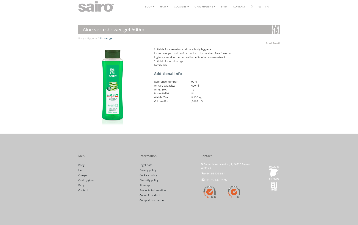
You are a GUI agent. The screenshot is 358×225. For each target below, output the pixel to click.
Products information (152, 190)
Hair (163, 6)
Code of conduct (149, 195)
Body (148, 6)
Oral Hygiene (203, 6)
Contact (239, 6)
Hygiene (92, 38)
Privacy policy (147, 170)
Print (269, 43)
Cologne (180, 6)
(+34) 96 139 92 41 (215, 173)
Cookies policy (148, 175)
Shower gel (106, 38)
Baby (224, 6)
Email (276, 43)
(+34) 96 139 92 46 (215, 180)
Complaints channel (151, 200)
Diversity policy (148, 180)
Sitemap (144, 185)
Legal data (145, 165)
